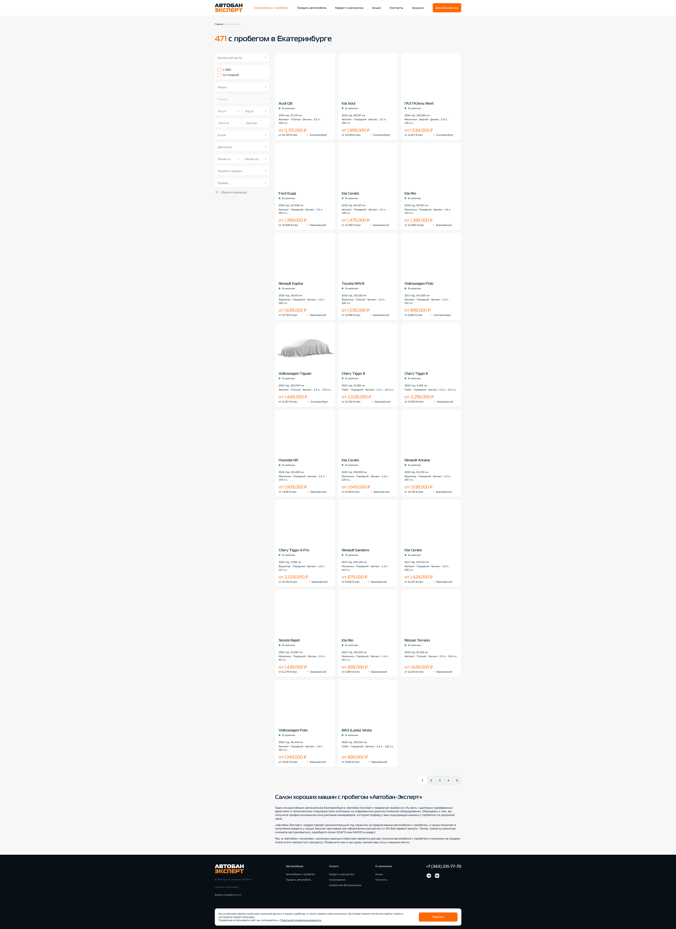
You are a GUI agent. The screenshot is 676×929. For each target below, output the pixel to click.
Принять (438, 917)
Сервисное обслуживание (345, 885)
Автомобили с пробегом (271, 8)
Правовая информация (227, 887)
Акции (376, 8)
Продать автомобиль (311, 8)
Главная (219, 24)
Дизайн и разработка (228, 894)
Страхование (337, 879)
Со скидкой (231, 75)
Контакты (396, 8)
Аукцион (418, 8)
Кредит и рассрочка (349, 8)
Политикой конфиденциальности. (301, 920)
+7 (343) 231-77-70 (443, 866)
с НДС (227, 69)
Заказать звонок (447, 8)
